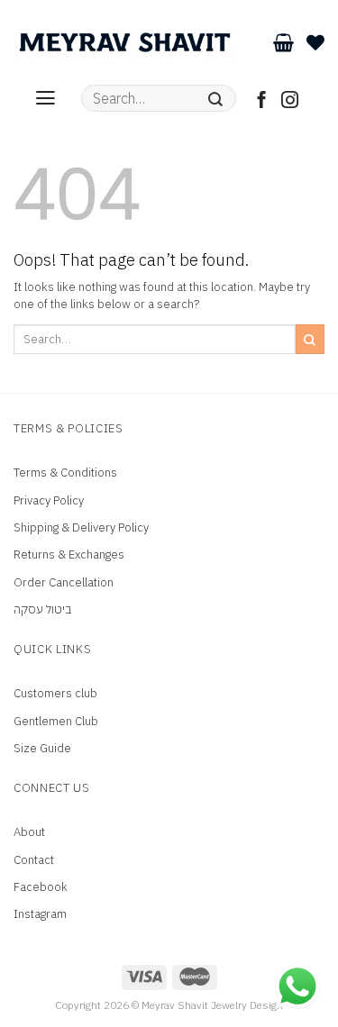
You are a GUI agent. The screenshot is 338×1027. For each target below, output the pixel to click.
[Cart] (283, 42)
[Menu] (45, 98)
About (29, 832)
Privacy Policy (49, 500)
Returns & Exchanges (69, 554)
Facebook (41, 887)
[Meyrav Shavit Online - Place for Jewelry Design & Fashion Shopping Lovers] (125, 42)
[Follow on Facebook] (261, 101)
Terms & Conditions (65, 472)
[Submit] (215, 97)
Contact (34, 860)
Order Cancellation (64, 582)
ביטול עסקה (42, 609)
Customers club (55, 693)
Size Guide (42, 748)
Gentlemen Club (56, 721)
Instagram (40, 914)
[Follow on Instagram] (289, 101)
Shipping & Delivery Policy (81, 527)
